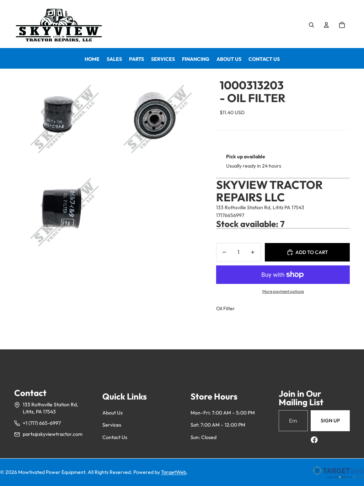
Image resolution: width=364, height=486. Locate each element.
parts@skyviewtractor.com (52, 434)
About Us (112, 413)
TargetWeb (173, 472)
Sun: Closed (203, 437)
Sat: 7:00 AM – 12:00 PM (218, 425)
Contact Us (114, 437)
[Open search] (311, 25)
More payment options (283, 291)
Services (111, 425)
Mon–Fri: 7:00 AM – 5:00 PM (223, 413)
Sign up (330, 420)
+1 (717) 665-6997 (42, 423)
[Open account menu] (326, 25)
